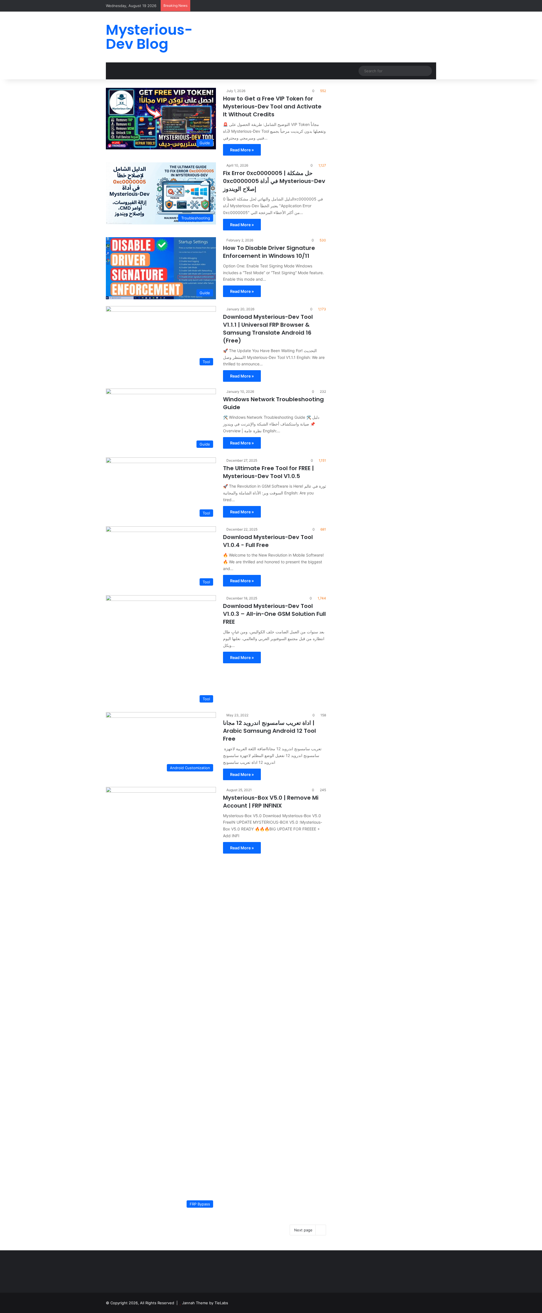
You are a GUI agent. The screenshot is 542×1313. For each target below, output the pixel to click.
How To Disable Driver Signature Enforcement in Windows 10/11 (269, 252)
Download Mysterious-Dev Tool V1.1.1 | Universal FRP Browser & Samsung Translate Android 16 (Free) (268, 328)
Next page (303, 1230)
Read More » (242, 149)
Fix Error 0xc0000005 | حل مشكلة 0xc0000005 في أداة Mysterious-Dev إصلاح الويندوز (274, 181)
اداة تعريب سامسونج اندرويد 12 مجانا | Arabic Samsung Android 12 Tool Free (269, 731)
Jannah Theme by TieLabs (205, 1303)
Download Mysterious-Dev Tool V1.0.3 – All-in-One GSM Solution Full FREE (274, 614)
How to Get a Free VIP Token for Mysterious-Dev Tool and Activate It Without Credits (272, 106)
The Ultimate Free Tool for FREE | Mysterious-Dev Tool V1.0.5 (268, 472)
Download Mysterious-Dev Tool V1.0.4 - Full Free (268, 541)
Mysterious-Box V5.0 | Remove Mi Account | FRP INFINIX (270, 802)
